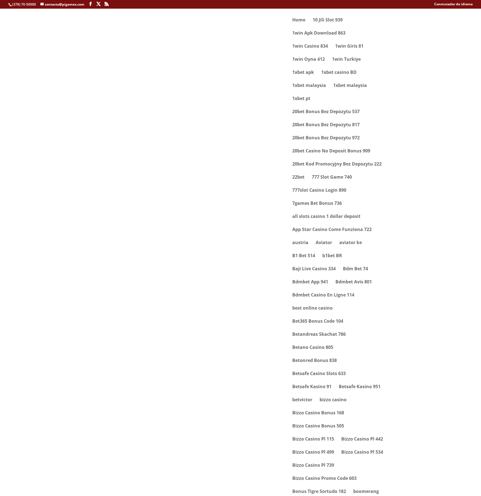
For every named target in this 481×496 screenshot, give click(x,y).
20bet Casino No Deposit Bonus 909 (331, 151)
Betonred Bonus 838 (314, 360)
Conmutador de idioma (453, 4)
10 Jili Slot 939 (328, 20)
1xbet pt (301, 98)
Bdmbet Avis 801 (353, 282)
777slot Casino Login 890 (319, 190)
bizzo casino (333, 400)
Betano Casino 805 (312, 347)
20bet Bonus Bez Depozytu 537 (326, 112)
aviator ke (350, 242)
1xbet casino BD (339, 72)
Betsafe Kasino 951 (360, 387)
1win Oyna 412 (308, 59)
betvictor (302, 400)
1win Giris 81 (349, 46)
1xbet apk (303, 72)
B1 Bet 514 (303, 256)
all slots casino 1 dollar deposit (326, 216)
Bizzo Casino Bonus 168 (318, 413)
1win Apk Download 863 (318, 33)
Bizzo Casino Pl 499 (313, 452)
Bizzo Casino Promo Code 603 (324, 478)
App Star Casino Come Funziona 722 (332, 229)
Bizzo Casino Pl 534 (362, 452)
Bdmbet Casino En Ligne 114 (323, 295)
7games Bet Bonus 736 (317, 203)
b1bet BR (332, 256)
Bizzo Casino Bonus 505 (318, 426)
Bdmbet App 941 (310, 282)
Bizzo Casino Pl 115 (313, 439)
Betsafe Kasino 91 (312, 387)
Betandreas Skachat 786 (319, 334)
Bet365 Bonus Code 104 (317, 321)
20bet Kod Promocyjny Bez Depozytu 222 (337, 164)
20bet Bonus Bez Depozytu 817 (326, 125)
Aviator (324, 242)
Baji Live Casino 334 (314, 269)
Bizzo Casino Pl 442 (362, 439)
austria (300, 242)
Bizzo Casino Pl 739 (313, 465)
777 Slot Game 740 (332, 177)
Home (298, 20)
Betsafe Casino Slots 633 (319, 373)
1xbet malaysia (309, 85)
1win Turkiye (346, 59)
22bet (298, 177)
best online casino (312, 308)
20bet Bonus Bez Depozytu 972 (326, 138)
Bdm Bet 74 (355, 269)
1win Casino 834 (310, 46)
